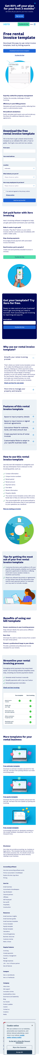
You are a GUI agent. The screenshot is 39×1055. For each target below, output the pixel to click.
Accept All (19, 1052)
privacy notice (16, 1037)
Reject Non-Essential (19, 1047)
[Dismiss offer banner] (35, 3)
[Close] (32, 1025)
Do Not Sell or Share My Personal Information (19, 1042)
